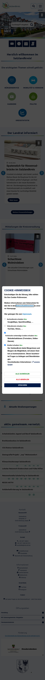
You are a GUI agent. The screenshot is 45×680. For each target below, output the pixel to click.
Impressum (26, 314)
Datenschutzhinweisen (25, 306)
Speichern (22, 385)
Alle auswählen (22, 374)
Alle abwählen (22, 379)
